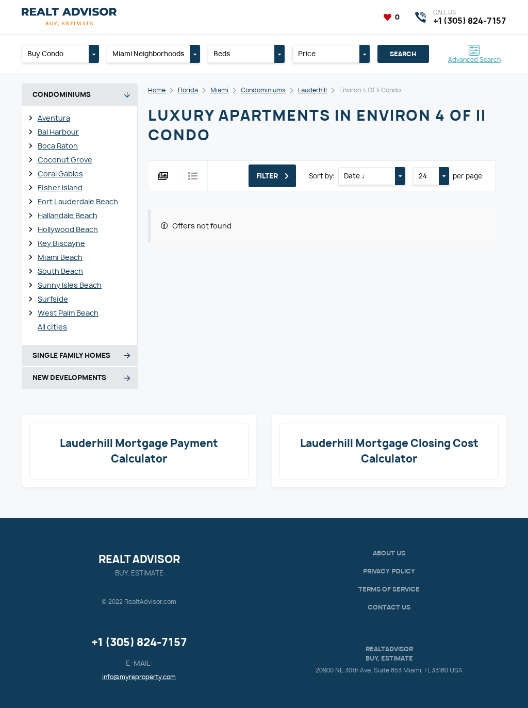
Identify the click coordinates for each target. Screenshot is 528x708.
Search (403, 54)
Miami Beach (60, 257)
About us (389, 553)
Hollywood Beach (68, 229)
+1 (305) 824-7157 (139, 642)
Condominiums (263, 90)
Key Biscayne (61, 243)
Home (157, 90)
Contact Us (389, 607)
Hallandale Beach (67, 215)
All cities (52, 327)
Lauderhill (312, 90)
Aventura (54, 118)
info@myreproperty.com (139, 676)
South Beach (60, 271)
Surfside (53, 299)
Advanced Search (474, 59)
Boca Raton (58, 146)
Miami (219, 90)
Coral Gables (60, 173)
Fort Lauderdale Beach (78, 201)
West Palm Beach (68, 313)
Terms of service (389, 589)
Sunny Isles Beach (70, 285)
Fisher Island (60, 187)
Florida (188, 90)
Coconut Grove (65, 159)
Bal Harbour (58, 132)
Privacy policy (389, 571)
